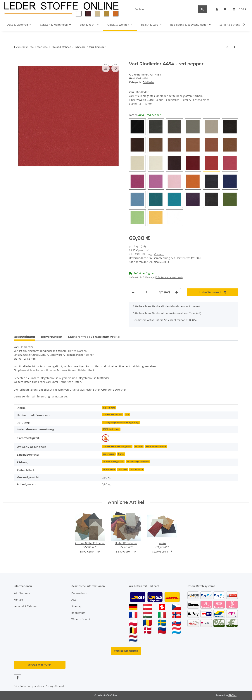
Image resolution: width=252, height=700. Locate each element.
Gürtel (121, 454)
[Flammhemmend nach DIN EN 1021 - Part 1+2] (105, 438)
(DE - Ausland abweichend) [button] (169, 277)
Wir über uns (22, 593)
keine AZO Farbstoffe (156, 446)
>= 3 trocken (109, 469)
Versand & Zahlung (25, 606)
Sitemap (76, 606)
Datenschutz (79, 593)
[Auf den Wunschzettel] (115, 68)
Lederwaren (109, 454)
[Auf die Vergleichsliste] (106, 68)
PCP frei (139, 446)
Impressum (78, 613)
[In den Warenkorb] (17, 59)
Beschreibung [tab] (24, 337)
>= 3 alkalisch (136, 469)
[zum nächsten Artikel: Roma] (234, 47)
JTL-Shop (232, 695)
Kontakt (18, 599)
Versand (159, 254)
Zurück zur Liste (25, 47)
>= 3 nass (122, 469)
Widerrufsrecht (80, 619)
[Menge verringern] (133, 292)
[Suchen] (202, 9)
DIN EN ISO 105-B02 (112, 414)
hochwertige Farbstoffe (138, 461)
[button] (217, 9)
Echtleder (148, 82)
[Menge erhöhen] (176, 292)
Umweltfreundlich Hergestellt (117, 446)
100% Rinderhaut (111, 429)
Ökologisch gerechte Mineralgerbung (121, 422)
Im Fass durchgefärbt (113, 461)
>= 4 (127, 414)
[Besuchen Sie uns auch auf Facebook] (17, 678)
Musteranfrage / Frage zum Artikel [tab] (94, 337)
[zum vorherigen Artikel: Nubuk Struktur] (227, 47)
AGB (74, 599)
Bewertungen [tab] (51, 337)
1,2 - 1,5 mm (109, 407)
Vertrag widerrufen (126, 651)
